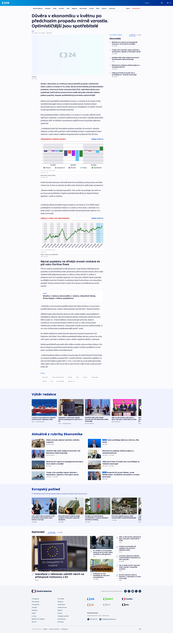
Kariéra (60, 613)
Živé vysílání (35, 601)
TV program (35, 599)
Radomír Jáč (71, 381)
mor (33, 31)
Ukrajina (47, 8)
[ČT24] (5, 3)
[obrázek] (68, 55)
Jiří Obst (44, 381)
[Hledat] (162, 3)
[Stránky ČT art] (106, 604)
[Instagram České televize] (125, 591)
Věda (97, 8)
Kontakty (61, 622)
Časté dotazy (62, 619)
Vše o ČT (34, 622)
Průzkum (70, 377)
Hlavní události (38, 8)
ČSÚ (52, 381)
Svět (67, 8)
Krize (77, 377)
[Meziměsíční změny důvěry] (72, 156)
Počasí (91, 8)
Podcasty (112, 8)
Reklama (60, 601)
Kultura (104, 8)
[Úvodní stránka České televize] (42, 591)
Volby (54, 8)
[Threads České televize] (139, 591)
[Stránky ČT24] (90, 599)
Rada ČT (60, 610)
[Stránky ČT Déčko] (90, 604)
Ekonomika (83, 8)
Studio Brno (61, 604)
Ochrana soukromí (54, 629)
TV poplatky (35, 604)
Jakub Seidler (94, 377)
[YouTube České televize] (132, 591)
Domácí (61, 8)
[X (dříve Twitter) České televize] (136, 591)
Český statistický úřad (58, 377)
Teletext (34, 607)
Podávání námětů (63, 616)
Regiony (74, 8)
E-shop (34, 616)
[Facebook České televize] (129, 591)
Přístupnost (64, 629)
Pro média (61, 599)
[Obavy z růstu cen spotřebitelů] (72, 235)
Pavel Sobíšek (60, 381)
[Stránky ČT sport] (108, 599)
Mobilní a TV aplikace (38, 619)
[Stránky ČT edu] (125, 604)
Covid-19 (85, 377)
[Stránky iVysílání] (127, 599)
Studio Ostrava (62, 607)
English (45, 629)
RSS (140, 629)
